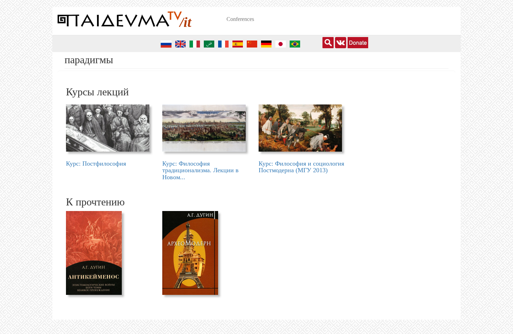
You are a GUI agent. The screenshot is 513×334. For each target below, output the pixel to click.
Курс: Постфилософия (96, 163)
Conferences (240, 19)
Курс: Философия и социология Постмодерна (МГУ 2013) (301, 167)
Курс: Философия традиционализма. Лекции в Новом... (200, 170)
